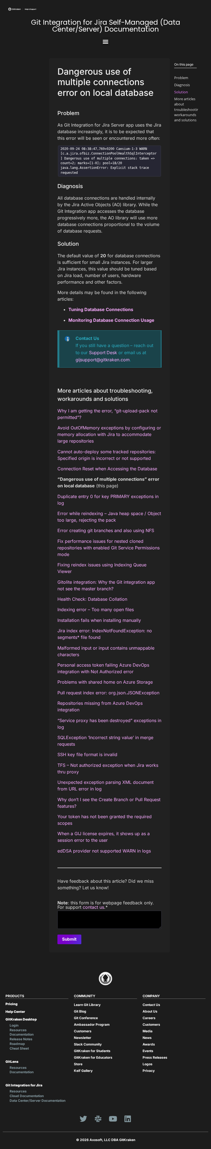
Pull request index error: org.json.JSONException (108, 692)
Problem (181, 77)
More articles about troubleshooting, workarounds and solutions (188, 109)
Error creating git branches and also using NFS (105, 530)
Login (14, 1025)
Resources (18, 1030)
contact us (93, 907)
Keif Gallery (83, 1071)
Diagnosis (182, 84)
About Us (150, 1011)
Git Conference (86, 1018)
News (147, 1038)
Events (148, 1051)
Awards (149, 1044)
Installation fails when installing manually (99, 620)
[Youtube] (113, 1118)
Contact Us (151, 1005)
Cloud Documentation (27, 1096)
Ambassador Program (92, 1024)
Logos (147, 1064)
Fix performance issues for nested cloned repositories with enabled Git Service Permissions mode (108, 547)
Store (78, 1064)
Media (147, 1031)
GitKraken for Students (92, 1051)
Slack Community (88, 1044)
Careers (149, 1018)
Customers (82, 1031)
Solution (181, 92)
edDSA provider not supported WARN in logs (104, 851)
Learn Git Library (87, 1005)
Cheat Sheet (19, 1048)
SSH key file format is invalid (87, 754)
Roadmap (17, 1044)
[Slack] (98, 1118)
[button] (105, 41)
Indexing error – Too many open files (95, 609)
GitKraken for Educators (93, 1057)
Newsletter (82, 1038)
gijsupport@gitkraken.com (103, 359)
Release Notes (21, 1039)
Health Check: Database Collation (92, 599)
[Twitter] (83, 1118)
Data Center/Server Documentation (37, 1100)
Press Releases (155, 1057)
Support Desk (103, 352)
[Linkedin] (127, 1118)
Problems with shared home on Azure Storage (105, 682)
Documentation (22, 1034)
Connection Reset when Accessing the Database (107, 468)
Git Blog (80, 1011)
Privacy (149, 1071)
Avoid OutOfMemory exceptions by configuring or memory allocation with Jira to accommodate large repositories (109, 434)
